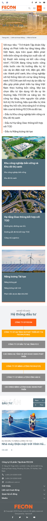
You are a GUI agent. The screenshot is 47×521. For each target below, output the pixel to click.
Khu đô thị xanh (10, 178)
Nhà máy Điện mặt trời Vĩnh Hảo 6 (23, 444)
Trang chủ (5, 37)
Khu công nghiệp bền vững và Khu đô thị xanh (21, 165)
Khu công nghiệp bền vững (15, 172)
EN (39, 8)
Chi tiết (5, 450)
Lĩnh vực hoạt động (18, 37)
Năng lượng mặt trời (12, 288)
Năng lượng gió (10, 282)
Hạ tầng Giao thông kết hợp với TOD (22, 219)
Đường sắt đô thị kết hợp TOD (17, 232)
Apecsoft (28, 514)
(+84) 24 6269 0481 (13, 475)
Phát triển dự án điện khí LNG (16, 294)
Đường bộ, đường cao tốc (15, 226)
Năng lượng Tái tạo (15, 276)
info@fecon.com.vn (12, 482)
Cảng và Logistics (11, 238)
